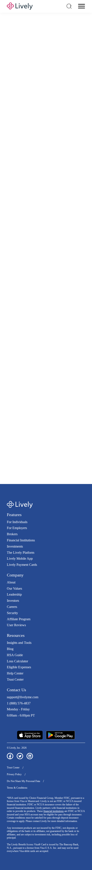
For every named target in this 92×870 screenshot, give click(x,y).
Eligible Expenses (19, 667)
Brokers (12, 534)
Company (15, 575)
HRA (67, 158)
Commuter (31, 163)
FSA (59, 158)
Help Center (15, 673)
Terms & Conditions (17, 787)
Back (74, 325)
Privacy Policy (14, 774)
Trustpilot (13, 723)
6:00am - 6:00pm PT (21, 715)
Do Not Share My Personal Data (23, 781)
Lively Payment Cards (22, 564)
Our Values (14, 588)
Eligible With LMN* (39, 269)
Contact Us (16, 689)
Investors (13, 600)
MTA (12, 163)
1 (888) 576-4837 (19, 703)
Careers (12, 607)
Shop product (46, 388)
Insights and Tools (19, 642)
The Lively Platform (20, 552)
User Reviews (16, 625)
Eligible (30, 246)
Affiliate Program (18, 619)
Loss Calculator (17, 661)
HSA (50, 158)
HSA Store (62, 438)
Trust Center (15, 679)
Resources (16, 635)
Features (14, 514)
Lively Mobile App (20, 558)
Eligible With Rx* (37, 258)
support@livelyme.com (22, 697)
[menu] (81, 6)
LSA (76, 158)
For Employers (17, 528)
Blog (10, 649)
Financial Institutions (21, 540)
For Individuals (17, 522)
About (11, 582)
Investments (15, 546)
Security (12, 613)
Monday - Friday (18, 709)
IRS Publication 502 (50, 447)
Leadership (14, 594)
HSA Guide (15, 655)
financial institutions (53, 811)
